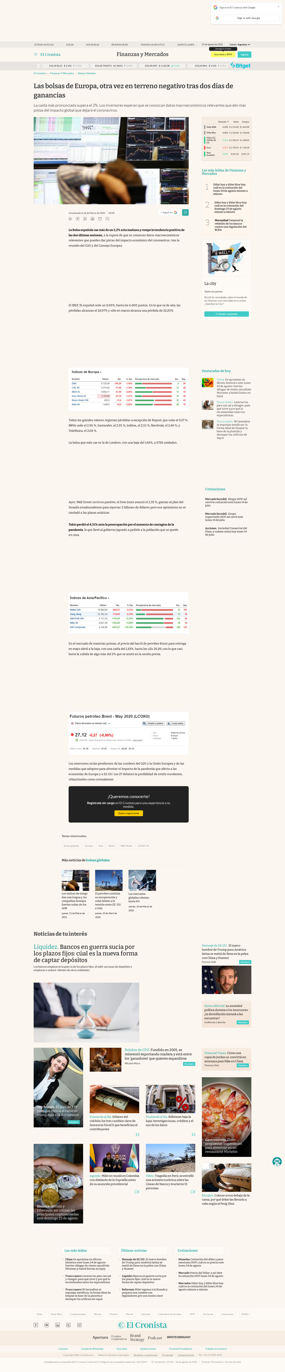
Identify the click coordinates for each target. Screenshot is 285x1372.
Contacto (63, 1348)
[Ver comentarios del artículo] (107, 219)
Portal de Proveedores (180, 1348)
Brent (112, 845)
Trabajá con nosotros (216, 1348)
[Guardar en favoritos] (185, 212)
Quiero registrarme (128, 813)
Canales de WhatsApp (92, 1348)
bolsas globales (87, 73)
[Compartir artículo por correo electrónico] (100, 219)
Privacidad (167, 1355)
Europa (89, 845)
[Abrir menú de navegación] (36, 54)
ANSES (245, 1314)
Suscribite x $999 (223, 54)
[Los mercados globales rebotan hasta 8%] (142, 880)
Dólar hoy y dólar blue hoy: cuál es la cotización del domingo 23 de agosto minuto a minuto (230, 207)
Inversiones (227, 1314)
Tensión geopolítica (153, 45)
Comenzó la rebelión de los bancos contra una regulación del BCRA (231, 225)
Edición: (238, 44)
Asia (100, 845)
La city (210, 284)
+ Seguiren (170, 213)
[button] (277, 1161)
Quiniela (145, 1314)
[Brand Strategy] (137, 1338)
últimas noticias (44, 45)
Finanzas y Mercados (62, 73)
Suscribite (122, 1348)
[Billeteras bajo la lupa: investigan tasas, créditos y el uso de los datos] (170, 1099)
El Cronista (40, 73)
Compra (245, 122)
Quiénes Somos (148, 1348)
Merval (129, 1314)
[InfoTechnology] (178, 1338)
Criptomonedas (78, 1314)
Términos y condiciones (146, 1355)
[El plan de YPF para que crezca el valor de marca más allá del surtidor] (58, 1087)
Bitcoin (98, 1314)
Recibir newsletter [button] (228, 314)
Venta (236, 122)
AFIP (192, 1314)
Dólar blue (92, 45)
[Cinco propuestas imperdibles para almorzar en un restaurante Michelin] (226, 1117)
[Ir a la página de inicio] (50, 54)
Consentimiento (186, 1355)
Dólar (70, 45)
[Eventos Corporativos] (119, 1338)
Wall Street (126, 845)
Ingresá (244, 54)
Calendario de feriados (170, 1314)
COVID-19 (143, 845)
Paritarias (208, 1314)
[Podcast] (155, 1338)
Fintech (114, 1314)
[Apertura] (100, 1338)
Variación (222, 122)
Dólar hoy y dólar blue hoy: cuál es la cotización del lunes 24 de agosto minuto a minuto (230, 189)
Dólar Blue (56, 1314)
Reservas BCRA (119, 45)
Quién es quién (185, 45)
